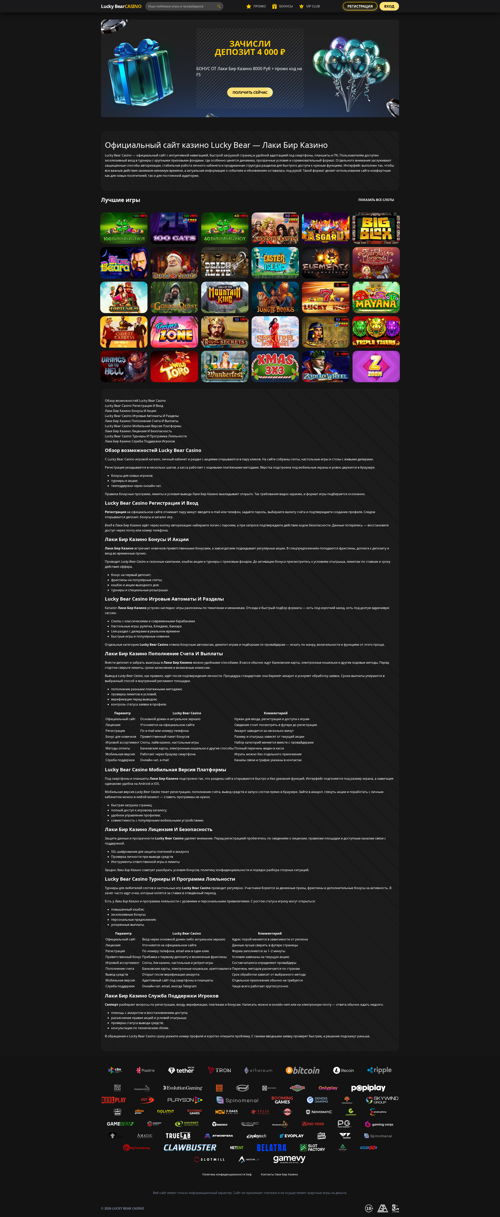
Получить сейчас (250, 92)
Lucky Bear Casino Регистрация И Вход (134, 406)
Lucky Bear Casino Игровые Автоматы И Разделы (142, 416)
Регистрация (360, 6)
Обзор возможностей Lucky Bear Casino (135, 400)
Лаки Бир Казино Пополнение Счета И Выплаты (141, 421)
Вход (389, 6)
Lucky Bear (121, 6)
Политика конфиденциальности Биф (227, 1174)
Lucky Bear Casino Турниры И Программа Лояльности (146, 436)
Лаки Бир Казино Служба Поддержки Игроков (140, 441)
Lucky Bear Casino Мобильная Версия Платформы (143, 426)
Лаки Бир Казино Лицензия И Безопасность (138, 431)
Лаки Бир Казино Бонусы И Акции (130, 411)
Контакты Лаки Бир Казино (279, 1174)
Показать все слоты (376, 200)
